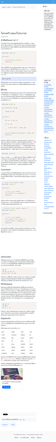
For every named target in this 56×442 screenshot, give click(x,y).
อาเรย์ (45, 182)
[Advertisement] (18, 20)
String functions (48, 202)
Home (2, 2)
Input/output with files (47, 197)
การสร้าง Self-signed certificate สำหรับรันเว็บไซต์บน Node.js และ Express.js (49, 101)
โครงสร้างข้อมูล (48, 186)
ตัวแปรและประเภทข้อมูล (47, 147)
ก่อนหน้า (5, 425)
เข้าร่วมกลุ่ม (6, 387)
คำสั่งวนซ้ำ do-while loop (48, 173)
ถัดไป (13, 425)
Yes (20, 419)
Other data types (48, 188)
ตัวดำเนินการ (47, 152)
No (24, 419)
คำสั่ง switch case (49, 162)
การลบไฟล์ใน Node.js (47, 85)
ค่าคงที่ (46, 150)
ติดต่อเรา (39, 437)
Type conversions (49, 190)
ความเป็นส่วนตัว (24, 437)
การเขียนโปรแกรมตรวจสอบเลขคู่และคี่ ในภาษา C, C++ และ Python (49, 128)
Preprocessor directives (48, 193)
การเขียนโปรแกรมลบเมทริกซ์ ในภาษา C (48, 115)
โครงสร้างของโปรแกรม (48, 143)
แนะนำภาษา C (48, 140)
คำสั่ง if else (47, 160)
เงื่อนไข (33, 437)
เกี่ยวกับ (16, 437)
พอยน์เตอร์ (47, 184)
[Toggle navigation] (53, 1)
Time (45, 204)
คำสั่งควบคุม (47, 158)
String (45, 200)
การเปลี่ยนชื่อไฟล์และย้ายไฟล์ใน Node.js (48, 90)
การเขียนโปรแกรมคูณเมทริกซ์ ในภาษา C (48, 109)
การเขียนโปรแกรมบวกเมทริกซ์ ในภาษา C (48, 120)
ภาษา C (9, 7)
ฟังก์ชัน (46, 180)
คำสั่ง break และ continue (48, 177)
